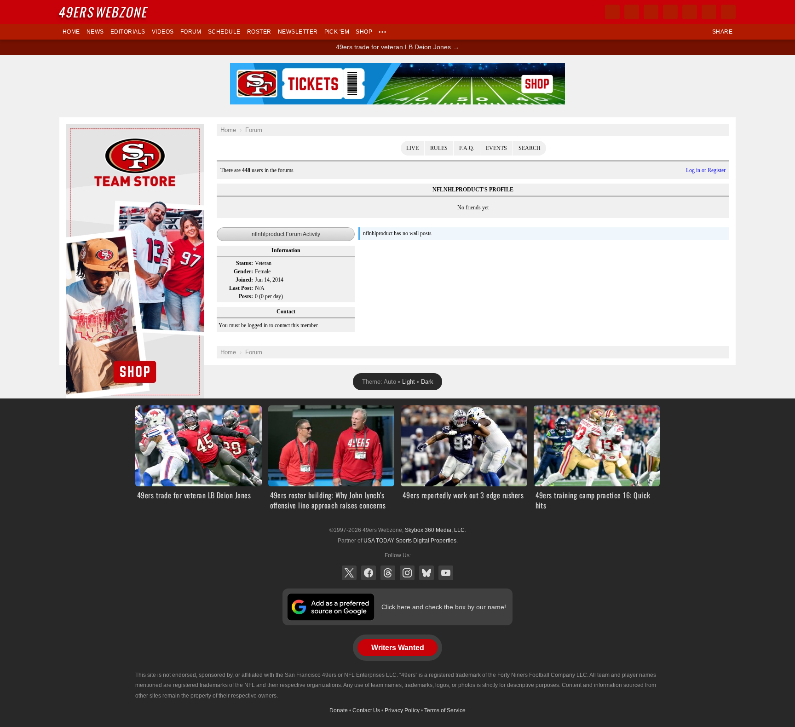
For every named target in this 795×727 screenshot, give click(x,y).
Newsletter (298, 32)
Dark (427, 381)
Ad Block (78, 129)
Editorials (127, 32)
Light (408, 381)
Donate (338, 710)
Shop (364, 32)
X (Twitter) (349, 572)
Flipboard (689, 12)
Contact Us (366, 710)
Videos (163, 32)
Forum (191, 32)
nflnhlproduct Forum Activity (286, 234)
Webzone (104, 11)
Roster (259, 32)
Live (412, 148)
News (95, 32)
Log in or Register (706, 170)
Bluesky (426, 572)
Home (71, 32)
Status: (244, 263)
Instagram (407, 572)
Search (529, 148)
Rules (439, 148)
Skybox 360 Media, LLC (435, 530)
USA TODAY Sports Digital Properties (409, 540)
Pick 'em (337, 32)
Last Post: (241, 288)
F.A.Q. (466, 148)
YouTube (445, 572)
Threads (387, 572)
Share (722, 32)
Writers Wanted (397, 648)
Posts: (246, 296)
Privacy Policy (402, 710)
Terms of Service (445, 710)
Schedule (224, 32)
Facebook (368, 572)
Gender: (243, 271)
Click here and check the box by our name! (443, 607)
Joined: (244, 280)
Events (496, 148)
